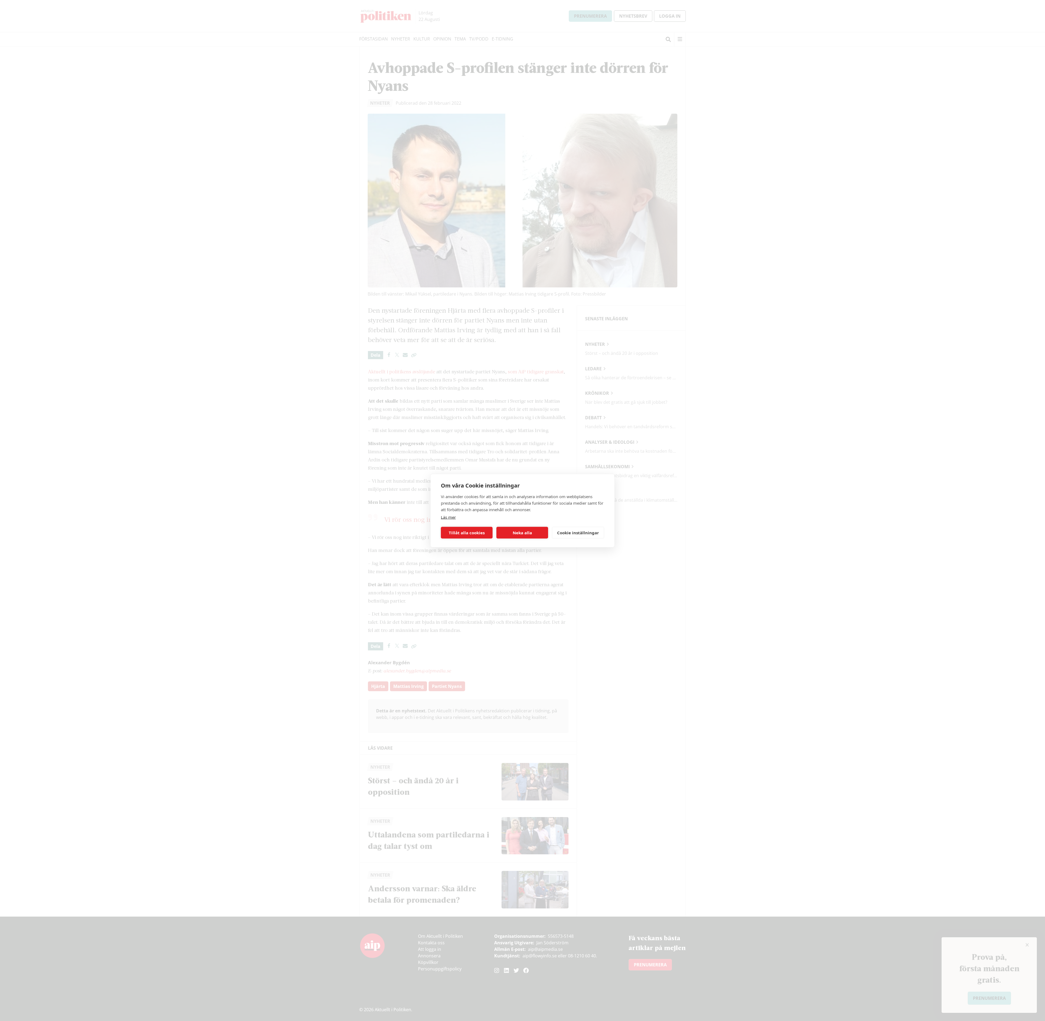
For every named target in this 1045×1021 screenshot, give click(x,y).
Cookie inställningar (578, 532)
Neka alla (522, 532)
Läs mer (448, 517)
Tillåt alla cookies (467, 532)
